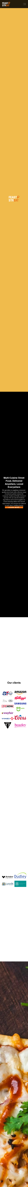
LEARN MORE (14, 507)
